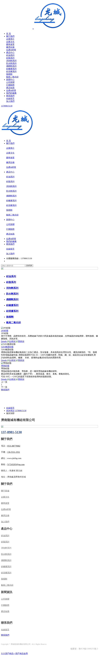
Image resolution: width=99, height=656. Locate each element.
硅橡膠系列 (11, 69)
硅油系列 (10, 55)
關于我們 (10, 36)
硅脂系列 (10, 58)
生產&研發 (11, 50)
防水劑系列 (11, 63)
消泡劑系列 (11, 61)
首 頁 (8, 33)
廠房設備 (10, 47)
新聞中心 (10, 79)
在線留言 (10, 98)
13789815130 (6, 106)
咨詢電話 (10, 411)
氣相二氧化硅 (12, 77)
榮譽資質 (10, 44)
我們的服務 (11, 93)
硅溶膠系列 (11, 71)
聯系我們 (10, 96)
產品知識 (10, 88)
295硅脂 (4, 330)
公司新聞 (10, 82)
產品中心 (10, 52)
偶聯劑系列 (11, 66)
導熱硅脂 (5, 366)
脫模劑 (9, 74)
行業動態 (10, 85)
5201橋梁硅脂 (7, 347)
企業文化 (10, 42)
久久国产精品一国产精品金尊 (14, 653)
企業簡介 (10, 39)
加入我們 (10, 101)
